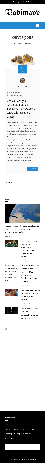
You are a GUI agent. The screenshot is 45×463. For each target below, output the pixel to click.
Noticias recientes (14, 92)
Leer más (33, 169)
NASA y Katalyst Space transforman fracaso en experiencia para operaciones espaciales (22, 229)
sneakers (19, 95)
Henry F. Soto (24, 86)
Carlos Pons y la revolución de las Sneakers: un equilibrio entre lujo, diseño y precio (21, 108)
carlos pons (12, 95)
